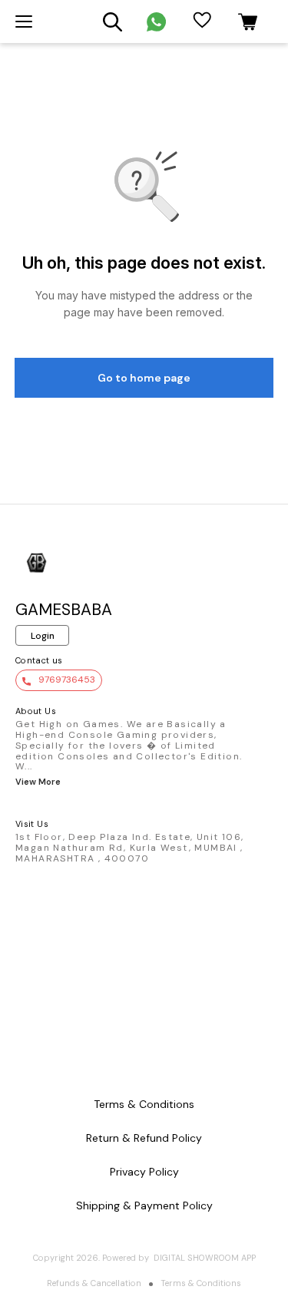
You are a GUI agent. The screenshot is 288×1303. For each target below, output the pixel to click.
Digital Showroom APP (205, 1257)
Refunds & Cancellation (94, 1283)
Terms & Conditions (201, 1283)
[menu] (23, 21)
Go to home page (144, 378)
